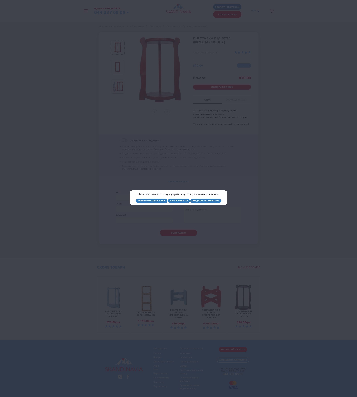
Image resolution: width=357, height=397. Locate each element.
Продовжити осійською (205, 201)
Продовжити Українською (151, 201)
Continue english (179, 201)
